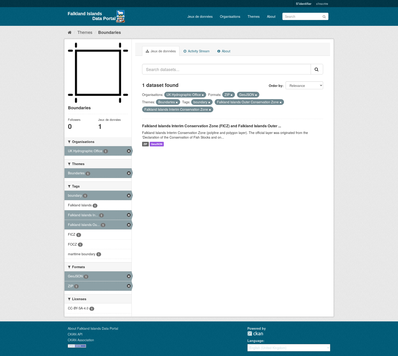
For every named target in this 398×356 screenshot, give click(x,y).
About (271, 16)
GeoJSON (156, 144)
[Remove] (203, 95)
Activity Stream (198, 51)
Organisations (230, 16)
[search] (317, 69)
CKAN (255, 333)
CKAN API (75, 334)
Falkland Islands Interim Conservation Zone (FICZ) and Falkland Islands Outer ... (211, 125)
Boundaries (109, 32)
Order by (275, 85)
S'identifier (303, 3)
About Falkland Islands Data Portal (93, 328)
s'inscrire (322, 3)
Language (255, 340)
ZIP (145, 144)
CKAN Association (81, 340)
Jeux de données (200, 16)
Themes (254, 16)
